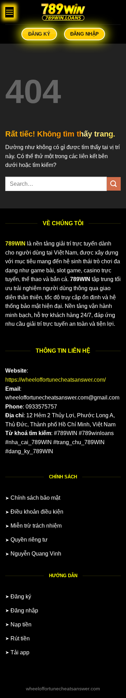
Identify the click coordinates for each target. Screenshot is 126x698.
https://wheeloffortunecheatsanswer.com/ (55, 380)
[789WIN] (63, 12)
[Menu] (9, 12)
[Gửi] (114, 184)
